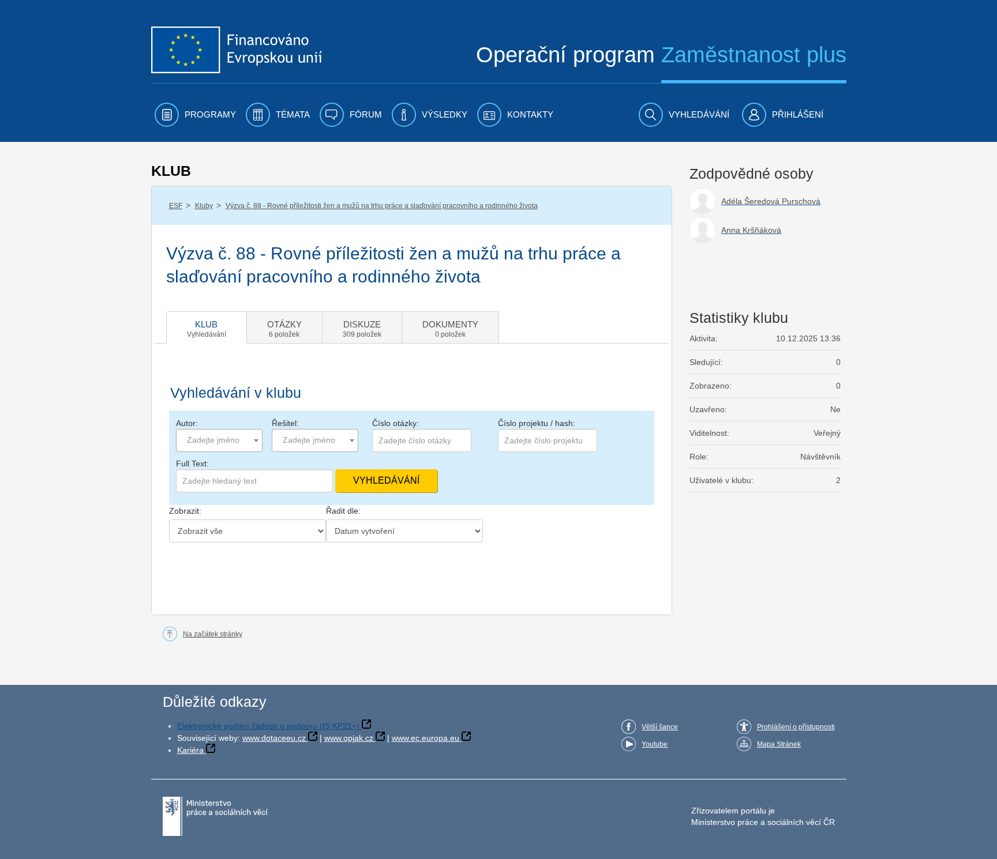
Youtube (655, 744)
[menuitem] (195, 114)
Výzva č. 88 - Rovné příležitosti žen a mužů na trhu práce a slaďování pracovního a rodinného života (382, 206)
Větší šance (660, 727)
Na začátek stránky (212, 634)
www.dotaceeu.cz (274, 738)
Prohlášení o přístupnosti (796, 727)
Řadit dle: (343, 510)
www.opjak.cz (348, 738)
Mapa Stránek (779, 744)
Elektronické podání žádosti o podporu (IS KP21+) (268, 725)
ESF (175, 206)
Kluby (204, 206)
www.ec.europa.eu (425, 738)
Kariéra (190, 750)
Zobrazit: (185, 510)
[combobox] (219, 440)
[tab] (206, 327)
